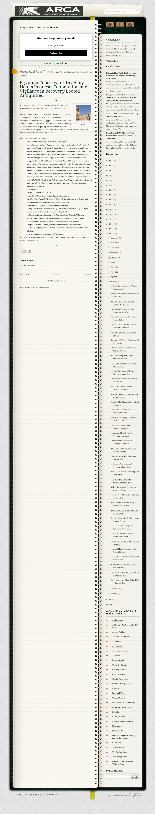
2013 (110, 224)
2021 (110, 185)
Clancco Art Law (119, 674)
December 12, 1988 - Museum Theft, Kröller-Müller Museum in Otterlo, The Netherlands (121, 136)
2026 (110, 160)
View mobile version (56, 280)
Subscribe (56, 53)
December (114, 238)
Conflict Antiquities (120, 679)
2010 (110, 599)
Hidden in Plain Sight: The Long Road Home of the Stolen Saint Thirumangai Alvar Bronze (121, 76)
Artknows (116, 655)
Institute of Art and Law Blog (123, 702)
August (113, 257)
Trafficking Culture (119, 756)
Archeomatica (117, 620)
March (113, 281)
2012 (110, 228)
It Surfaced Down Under (122, 707)
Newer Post (24, 274)
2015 (110, 214)
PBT (41, 794)
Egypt (53, 72)
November (115, 242)
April (113, 276)
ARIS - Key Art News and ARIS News (125, 626)
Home (56, 274)
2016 (110, 209)
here (64, 108)
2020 (110, 190)
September (115, 252)
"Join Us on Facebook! (120, 23)
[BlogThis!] (24, 251)
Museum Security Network (122, 721)
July (112, 262)
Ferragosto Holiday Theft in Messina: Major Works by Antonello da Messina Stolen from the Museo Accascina (121, 97)
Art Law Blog (117, 646)
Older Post (88, 274)
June (112, 267)
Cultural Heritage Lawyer (122, 683)
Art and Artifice (118, 632)
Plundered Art (118, 730)
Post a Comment (28, 265)
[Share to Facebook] (29, 251)
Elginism (115, 688)
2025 (110, 165)
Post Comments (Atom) (40, 287)
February (114, 588)
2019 (110, 194)
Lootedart (116, 712)
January (114, 593)
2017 (110, 204)
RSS (130, 23)
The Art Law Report (120, 752)
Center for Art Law (119, 665)
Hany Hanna (60, 72)
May (112, 272)
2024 (110, 170)
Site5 (140, 794)
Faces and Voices (118, 693)
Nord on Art (117, 726)
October (114, 247)
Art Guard (116, 641)
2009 (110, 604)
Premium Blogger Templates (133, 796)
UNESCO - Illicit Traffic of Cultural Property (122, 762)
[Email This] (21, 251)
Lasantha (121, 796)
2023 (110, 175)
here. (116, 61)
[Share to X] (26, 251)
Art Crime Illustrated (120, 636)
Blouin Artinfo (118, 660)
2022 (110, 180)
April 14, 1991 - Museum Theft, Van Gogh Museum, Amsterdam (122, 115)
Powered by (49, 63)
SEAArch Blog (118, 747)
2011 (110, 233)
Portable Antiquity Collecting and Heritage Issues (123, 736)
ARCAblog (33, 794)
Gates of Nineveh (118, 698)
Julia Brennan (70, 72)
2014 (110, 219)
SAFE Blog (116, 742)
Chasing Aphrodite (119, 669)
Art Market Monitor (120, 651)
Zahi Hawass (81, 72)
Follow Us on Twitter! (110, 23)
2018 (110, 199)
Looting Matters (118, 716)
